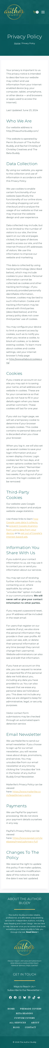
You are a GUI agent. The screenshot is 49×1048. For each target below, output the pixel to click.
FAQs (28, 965)
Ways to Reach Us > (25, 986)
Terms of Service (18, 965)
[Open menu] (44, 12)
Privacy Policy (14, 961)
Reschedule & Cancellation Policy (24, 963)
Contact (34, 965)
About (35, 1022)
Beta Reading (24, 1013)
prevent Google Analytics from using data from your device (22, 529)
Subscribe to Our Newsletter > (24, 990)
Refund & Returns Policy (31, 961)
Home (11, 1008)
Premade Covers (30, 1008)
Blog (16, 1027)
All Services (18, 1022)
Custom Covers (24, 1018)
